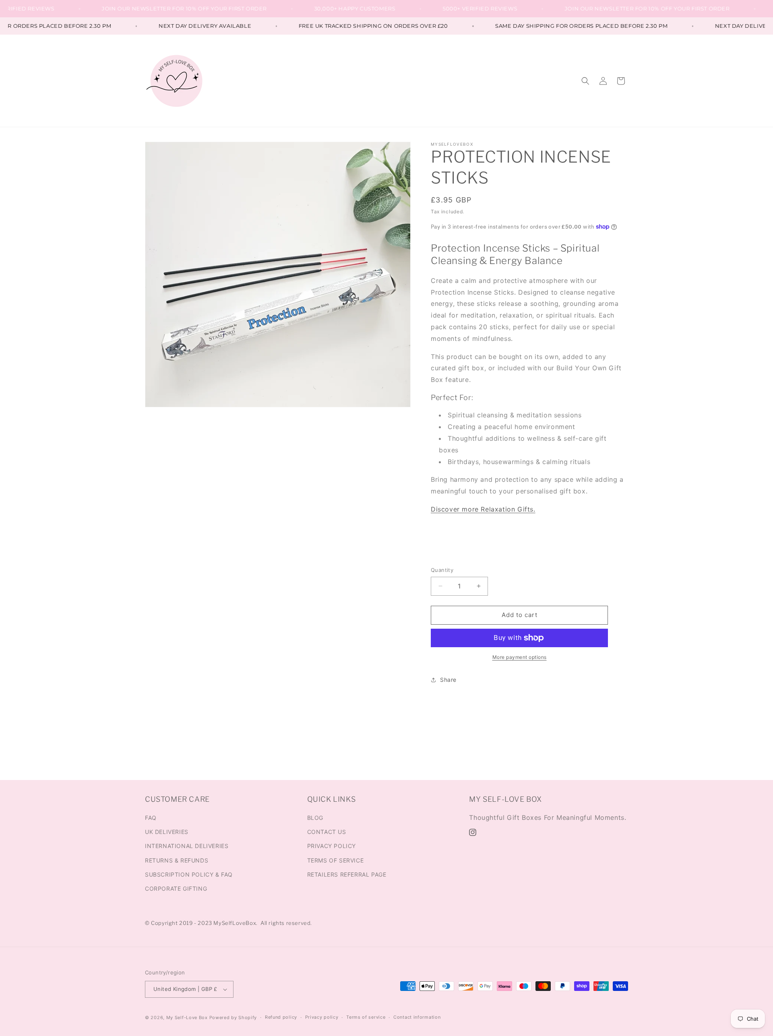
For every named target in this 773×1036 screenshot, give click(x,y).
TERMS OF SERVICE (335, 860)
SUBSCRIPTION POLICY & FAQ (189, 874)
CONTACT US (326, 831)
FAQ (151, 817)
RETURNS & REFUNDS (176, 860)
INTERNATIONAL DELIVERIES (186, 845)
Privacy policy (322, 1017)
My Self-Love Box (187, 1017)
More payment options (519, 657)
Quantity (442, 570)
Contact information (416, 1017)
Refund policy (281, 1017)
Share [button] (448, 679)
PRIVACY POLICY (331, 845)
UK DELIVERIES (166, 831)
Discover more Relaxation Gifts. (483, 509)
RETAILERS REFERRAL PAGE (346, 874)
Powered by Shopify (233, 1017)
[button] (585, 81)
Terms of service (365, 1017)
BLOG (315, 817)
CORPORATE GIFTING (176, 888)
